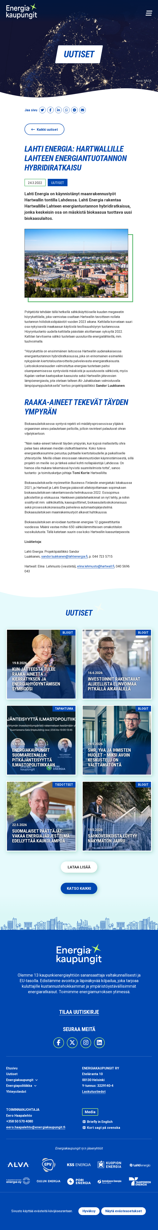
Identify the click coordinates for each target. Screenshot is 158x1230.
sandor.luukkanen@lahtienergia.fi (64, 556)
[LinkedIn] (99, 1042)
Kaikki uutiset (47, 130)
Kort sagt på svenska (103, 1128)
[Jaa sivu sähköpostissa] (82, 110)
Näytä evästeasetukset (123, 1211)
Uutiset (11, 1074)
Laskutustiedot (94, 1092)
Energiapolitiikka (19, 1086)
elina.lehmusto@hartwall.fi (95, 566)
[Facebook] (58, 1042)
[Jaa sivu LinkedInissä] (58, 110)
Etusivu (11, 1068)
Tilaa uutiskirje (79, 1012)
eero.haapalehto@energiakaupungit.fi (35, 1127)
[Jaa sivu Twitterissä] (42, 110)
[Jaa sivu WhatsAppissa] (66, 110)
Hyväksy (88, 1211)
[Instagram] (85, 1042)
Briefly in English (99, 1122)
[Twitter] (72, 1042)
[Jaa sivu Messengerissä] (74, 110)
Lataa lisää (79, 867)
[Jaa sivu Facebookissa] (50, 110)
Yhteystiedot (16, 1092)
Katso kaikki (79, 888)
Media (90, 1112)
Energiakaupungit (20, 1080)
